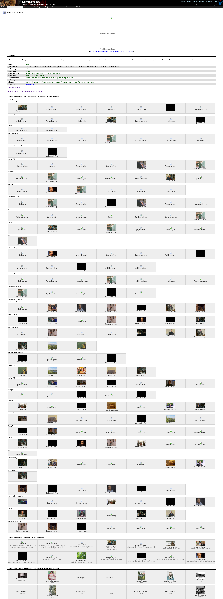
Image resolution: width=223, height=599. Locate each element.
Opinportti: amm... (22, 111)
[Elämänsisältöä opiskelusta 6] (141, 463)
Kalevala (86, 7)
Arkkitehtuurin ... (200, 580)
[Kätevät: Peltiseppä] (52, 466)
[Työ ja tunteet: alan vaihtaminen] (141, 190)
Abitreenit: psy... (52, 518)
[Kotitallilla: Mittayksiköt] (111, 374)
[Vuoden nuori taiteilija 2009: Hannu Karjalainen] (22, 577)
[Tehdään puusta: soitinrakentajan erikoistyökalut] (111, 408)
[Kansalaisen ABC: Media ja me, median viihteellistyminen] (52, 322)
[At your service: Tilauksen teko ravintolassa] (82, 320)
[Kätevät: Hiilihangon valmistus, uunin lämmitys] (22, 466)
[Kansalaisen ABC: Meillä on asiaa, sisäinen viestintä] (141, 558)
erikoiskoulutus (43, 78)
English (214, 5)
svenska (208, 5)
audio (27, 80)
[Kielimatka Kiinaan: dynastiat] (170, 322)
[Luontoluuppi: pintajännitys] (81, 374)
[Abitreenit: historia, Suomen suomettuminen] (170, 504)
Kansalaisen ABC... (81, 311)
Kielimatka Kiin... (171, 323)
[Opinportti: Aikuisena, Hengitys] (200, 322)
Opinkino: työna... (82, 109)
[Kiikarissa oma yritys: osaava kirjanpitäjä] (141, 322)
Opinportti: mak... (82, 360)
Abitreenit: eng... (141, 407)
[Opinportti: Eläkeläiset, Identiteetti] (200, 121)
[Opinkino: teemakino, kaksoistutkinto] (22, 383)
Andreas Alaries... (141, 581)
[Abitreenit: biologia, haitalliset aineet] (170, 335)
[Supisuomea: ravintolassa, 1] (52, 310)
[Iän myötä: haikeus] (81, 559)
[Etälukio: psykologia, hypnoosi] (200, 310)
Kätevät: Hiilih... (22, 467)
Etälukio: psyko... (201, 311)
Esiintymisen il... (200, 595)
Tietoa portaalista (198, 1)
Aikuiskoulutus (38, 73)
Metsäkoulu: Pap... (111, 143)
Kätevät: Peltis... (52, 467)
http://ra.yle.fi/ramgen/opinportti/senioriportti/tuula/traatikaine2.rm (111, 51)
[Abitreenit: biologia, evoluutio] (81, 517)
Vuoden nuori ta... (22, 579)
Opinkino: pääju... (22, 140)
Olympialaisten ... (82, 334)
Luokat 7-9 (29, 73)
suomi (202, 5)
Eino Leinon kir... (171, 591)
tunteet (28, 82)
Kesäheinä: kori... (52, 130)
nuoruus (57, 82)
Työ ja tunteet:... (141, 191)
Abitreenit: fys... (141, 337)
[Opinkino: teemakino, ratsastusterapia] (52, 108)
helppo (28, 71)
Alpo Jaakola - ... (82, 577)
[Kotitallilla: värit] (52, 348)
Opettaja (28, 75)
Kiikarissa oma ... (52, 193)
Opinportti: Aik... (200, 323)
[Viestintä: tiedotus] (141, 309)
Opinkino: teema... (52, 109)
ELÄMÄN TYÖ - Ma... (141, 591)
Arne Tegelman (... (22, 591)
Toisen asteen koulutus (52, 73)
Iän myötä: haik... (82, 560)
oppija (42, 75)
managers (35, 75)
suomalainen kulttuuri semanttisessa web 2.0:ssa (38, 4)
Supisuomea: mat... (111, 311)
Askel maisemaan (52, 595)
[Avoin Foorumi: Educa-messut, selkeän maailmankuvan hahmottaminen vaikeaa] (170, 385)
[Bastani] (81, 348)
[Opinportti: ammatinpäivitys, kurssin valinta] (22, 109)
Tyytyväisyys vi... (112, 386)
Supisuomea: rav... (52, 311)
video (27, 64)
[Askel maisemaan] (52, 594)
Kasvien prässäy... (22, 349)
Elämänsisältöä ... (141, 465)
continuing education (66, 78)
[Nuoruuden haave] (201, 108)
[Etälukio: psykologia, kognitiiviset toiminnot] (52, 556)
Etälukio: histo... (111, 334)
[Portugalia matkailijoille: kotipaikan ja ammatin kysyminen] (52, 120)
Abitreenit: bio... (171, 337)
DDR (111, 591)
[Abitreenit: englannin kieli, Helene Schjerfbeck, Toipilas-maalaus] (111, 514)
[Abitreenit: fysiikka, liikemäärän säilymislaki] (22, 517)
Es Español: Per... (171, 112)
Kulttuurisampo (31, 1)
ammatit (87, 82)
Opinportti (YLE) (31, 84)
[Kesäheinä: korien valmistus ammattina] (52, 129)
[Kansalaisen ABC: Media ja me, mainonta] (81, 310)
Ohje (183, 1)
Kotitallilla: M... (112, 375)
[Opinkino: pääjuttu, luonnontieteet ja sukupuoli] (22, 139)
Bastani (81, 349)
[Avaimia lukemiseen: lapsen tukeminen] (170, 545)
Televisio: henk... (22, 334)
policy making (53, 78)
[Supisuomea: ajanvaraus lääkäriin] (170, 310)
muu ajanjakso (72, 82)
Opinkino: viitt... (81, 121)
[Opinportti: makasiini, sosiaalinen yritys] (82, 358)
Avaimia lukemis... (171, 547)
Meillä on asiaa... (22, 323)
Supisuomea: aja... (171, 311)
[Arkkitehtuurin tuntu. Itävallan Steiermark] (200, 578)
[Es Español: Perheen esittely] (170, 110)
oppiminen (50, 82)
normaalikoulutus (31, 78)
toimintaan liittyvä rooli (38, 82)
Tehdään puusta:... (111, 410)
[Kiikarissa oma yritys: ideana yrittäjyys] (52, 191)
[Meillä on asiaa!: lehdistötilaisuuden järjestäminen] (22, 322)
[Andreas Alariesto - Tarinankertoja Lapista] (141, 580)
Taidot (73, 7)
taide (92, 82)
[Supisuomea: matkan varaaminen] (111, 310)
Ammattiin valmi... (141, 109)
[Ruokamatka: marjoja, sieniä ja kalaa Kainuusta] (52, 139)
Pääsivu (188, 1)
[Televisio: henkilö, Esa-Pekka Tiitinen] (22, 333)
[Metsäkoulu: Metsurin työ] (141, 167)
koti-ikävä (29, 69)
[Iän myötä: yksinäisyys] (111, 556)
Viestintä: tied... (141, 311)
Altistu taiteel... (111, 577)
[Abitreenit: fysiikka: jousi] (141, 335)
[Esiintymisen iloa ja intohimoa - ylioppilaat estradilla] (200, 593)
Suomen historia (66, 7)
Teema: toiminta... (111, 432)
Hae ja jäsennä (49, 7)
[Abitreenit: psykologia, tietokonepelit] (52, 517)
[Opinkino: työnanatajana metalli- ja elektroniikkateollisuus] (82, 108)
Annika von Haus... (170, 581)
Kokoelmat (57, 7)
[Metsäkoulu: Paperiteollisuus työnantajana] (111, 141)
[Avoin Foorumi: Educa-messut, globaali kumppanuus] (81, 385)
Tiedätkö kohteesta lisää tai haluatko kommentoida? (25, 91)
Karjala (92, 7)
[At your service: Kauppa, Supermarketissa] (141, 502)
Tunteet (81, 82)
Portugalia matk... (52, 121)
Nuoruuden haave (201, 109)
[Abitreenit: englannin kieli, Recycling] (141, 406)
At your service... (82, 321)
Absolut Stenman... (52, 581)
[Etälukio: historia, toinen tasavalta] (111, 333)
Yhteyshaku (40, 7)
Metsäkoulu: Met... (141, 169)
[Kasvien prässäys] (22, 348)
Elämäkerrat (79, 7)
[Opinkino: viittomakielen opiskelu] (82, 120)
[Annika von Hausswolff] (170, 580)
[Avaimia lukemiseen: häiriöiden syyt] (200, 545)
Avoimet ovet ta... (82, 591)
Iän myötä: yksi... (111, 558)
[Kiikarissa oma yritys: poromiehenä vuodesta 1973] (22, 408)
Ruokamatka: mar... (52, 140)
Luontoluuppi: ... (81, 375)
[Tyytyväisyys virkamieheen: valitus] (111, 385)
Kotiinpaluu (111, 109)
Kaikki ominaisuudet (14, 88)
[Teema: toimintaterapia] (111, 431)
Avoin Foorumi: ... (82, 386)
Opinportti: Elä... (200, 123)
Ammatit (64, 82)
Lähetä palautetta (211, 1)
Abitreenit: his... (171, 506)
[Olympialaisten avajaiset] (82, 333)
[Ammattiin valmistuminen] (141, 108)
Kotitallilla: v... (52, 349)
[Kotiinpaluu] (111, 108)
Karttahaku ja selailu (30, 7)
